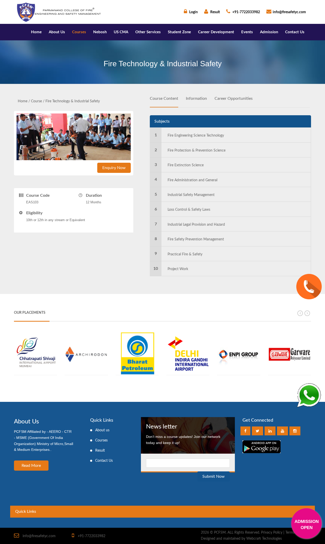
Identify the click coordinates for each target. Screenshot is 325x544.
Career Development (216, 32)
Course (36, 101)
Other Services (148, 32)
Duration (94, 195)
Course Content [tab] (164, 98)
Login (193, 12)
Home (36, 32)
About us (102, 430)
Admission (269, 32)
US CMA (121, 32)
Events (247, 32)
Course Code (38, 195)
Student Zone (179, 32)
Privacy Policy (271, 532)
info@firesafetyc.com (289, 12)
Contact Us (294, 32)
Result (214, 12)
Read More (31, 466)
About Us (57, 32)
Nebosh (100, 32)
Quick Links (25, 511)
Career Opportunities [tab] (234, 98)
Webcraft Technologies (264, 538)
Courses (79, 32)
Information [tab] (196, 98)
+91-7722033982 (246, 12)
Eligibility (34, 213)
